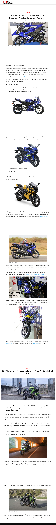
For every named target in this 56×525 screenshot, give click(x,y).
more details (9, 343)
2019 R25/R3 (36, 343)
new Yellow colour (44, 216)
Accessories (27, 2)
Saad (26, 20)
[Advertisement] (28, 8)
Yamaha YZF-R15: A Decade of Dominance (34, 274)
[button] (52, 2)
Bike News (16, 2)
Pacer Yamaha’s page (20, 76)
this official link (36, 269)
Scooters (22, 2)
